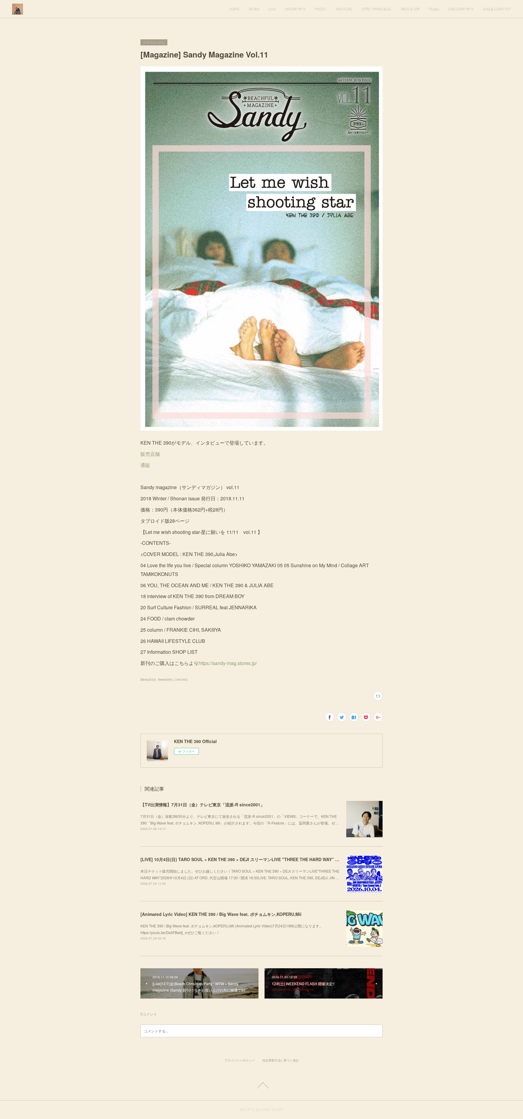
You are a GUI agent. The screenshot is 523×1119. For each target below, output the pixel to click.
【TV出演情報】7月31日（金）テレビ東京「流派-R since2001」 (202, 804)
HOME (234, 9)
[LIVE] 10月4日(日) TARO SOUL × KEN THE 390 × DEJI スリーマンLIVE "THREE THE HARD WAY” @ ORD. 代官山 (252, 859)
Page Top (261, 1085)
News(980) (165, 679)
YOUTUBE (344, 9)
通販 (145, 465)
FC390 (434, 9)
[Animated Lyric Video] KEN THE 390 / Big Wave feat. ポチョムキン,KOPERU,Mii (220, 914)
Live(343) (181, 679)
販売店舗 (150, 453)
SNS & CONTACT (497, 9)
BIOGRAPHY (295, 9)
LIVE (272, 9)
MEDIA (321, 9)
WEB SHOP (410, 9)
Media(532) (148, 679)
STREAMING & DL (377, 9)
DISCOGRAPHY (461, 9)
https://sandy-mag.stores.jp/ (228, 663)
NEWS (254, 9)
